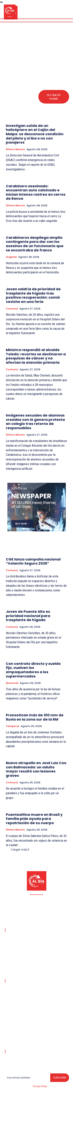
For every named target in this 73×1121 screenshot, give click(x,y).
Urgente (11, 257)
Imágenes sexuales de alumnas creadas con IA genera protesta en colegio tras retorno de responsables (35, 421)
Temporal (12, 726)
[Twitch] (41, 1115)
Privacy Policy (40, 1086)
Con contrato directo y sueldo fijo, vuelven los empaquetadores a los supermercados (33, 670)
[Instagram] (22, 1115)
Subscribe (59, 1077)
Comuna (12, 308)
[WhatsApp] (59, 1115)
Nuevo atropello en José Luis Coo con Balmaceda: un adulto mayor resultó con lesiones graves (36, 769)
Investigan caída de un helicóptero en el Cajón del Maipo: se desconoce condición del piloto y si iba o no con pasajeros (34, 134)
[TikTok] (32, 1115)
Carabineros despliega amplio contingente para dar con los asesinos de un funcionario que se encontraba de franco (34, 244)
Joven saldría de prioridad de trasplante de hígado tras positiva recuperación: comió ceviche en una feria (33, 295)
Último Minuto (15, 149)
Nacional (12, 683)
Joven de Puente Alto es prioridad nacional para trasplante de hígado (28, 615)
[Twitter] (50, 1115)
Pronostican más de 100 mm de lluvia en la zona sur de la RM (34, 717)
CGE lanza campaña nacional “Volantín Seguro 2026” (33, 561)
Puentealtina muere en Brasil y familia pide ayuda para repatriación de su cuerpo (34, 818)
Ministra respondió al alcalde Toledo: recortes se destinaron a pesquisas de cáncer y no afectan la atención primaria (36, 356)
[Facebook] (13, 1115)
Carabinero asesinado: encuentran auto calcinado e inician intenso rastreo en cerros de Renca (35, 192)
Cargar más (19, 850)
